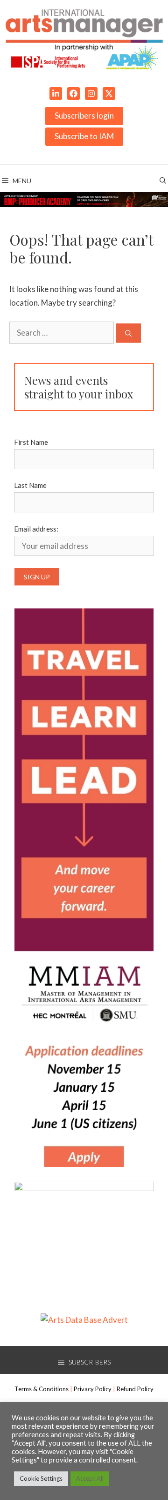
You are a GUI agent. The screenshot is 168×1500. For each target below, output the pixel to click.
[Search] (128, 333)
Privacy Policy (93, 1389)
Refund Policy (135, 1389)
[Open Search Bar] (163, 181)
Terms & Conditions (41, 1389)
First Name (31, 442)
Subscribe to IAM (84, 136)
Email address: (36, 529)
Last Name (30, 485)
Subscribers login (84, 115)
